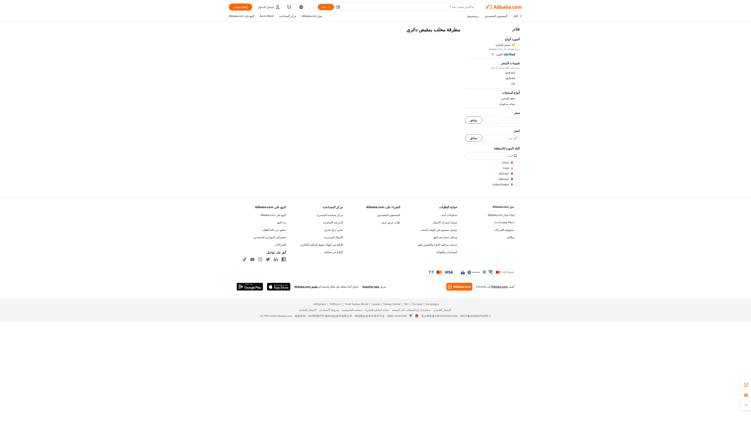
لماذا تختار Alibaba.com (501, 215)
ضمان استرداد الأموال (445, 222)
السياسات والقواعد (446, 252)
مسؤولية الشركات (504, 229)
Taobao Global (391, 304)
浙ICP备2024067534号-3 (475, 316)
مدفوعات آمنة (449, 215)
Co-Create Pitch (504, 222)
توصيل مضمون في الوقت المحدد (438, 229)
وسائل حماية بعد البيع (445, 237)
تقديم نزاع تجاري (333, 229)
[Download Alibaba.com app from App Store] (278, 287)
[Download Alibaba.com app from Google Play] (250, 287)
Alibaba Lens (499, 286)
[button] (338, 7)
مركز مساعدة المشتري (330, 215)
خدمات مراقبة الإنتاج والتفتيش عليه (437, 244)
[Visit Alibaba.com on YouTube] (252, 259)
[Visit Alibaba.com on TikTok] (244, 259)
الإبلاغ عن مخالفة (333, 252)
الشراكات (280, 244)
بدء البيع (281, 222)
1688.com (335, 304)
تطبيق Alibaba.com (306, 286)
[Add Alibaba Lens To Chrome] (459, 287)
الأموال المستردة (333, 237)
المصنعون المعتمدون (388, 215)
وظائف (510, 237)
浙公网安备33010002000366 (439, 316)
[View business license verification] (411, 316)
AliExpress (320, 304)
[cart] (288, 7)
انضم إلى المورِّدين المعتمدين (269, 237)
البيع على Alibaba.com (273, 215)
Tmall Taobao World (356, 304)
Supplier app (370, 286)
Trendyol (417, 304)
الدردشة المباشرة (333, 222)
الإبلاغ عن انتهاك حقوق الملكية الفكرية (321, 244)
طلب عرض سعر (390, 222)
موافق (473, 120)
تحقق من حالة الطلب (274, 229)
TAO (406, 304)
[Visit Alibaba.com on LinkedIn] (275, 259)
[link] (746, 385)
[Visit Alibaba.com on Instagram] (260, 259)
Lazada (375, 304)
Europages (432, 304)
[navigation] (492, 107)
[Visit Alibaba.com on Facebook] (283, 259)
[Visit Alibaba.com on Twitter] (268, 259)
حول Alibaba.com (503, 206)
